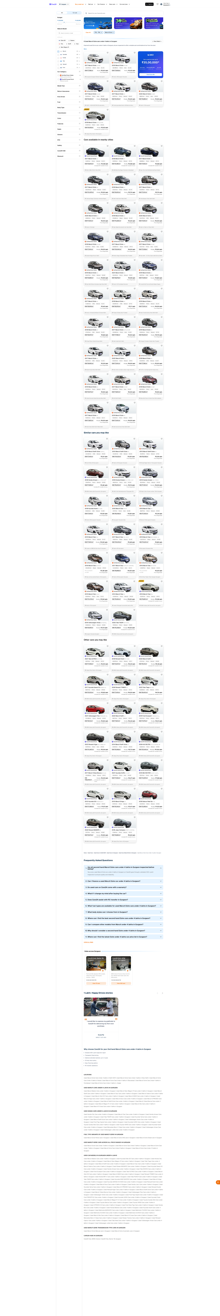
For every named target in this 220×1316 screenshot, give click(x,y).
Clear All (88, 32)
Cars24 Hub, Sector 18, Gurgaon (111, 1239)
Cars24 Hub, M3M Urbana (92, 1239)
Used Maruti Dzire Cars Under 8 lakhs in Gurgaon (115, 1148)
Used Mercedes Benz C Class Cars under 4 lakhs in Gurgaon (122, 1127)
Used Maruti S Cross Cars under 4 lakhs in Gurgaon (106, 1106)
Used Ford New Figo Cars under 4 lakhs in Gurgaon (138, 1205)
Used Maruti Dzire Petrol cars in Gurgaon (96, 1138)
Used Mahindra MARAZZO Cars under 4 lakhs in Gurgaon (113, 1210)
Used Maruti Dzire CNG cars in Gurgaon (122, 1138)
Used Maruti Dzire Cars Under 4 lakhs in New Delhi (132, 1078)
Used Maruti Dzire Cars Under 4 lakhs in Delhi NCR (100, 1078)
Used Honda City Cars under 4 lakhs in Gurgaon (99, 1114)
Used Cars (90, 853)
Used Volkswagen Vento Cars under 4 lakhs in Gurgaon (107, 1195)
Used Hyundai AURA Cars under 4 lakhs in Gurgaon (140, 1122)
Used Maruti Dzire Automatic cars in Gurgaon (125, 1231)
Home (85, 853)
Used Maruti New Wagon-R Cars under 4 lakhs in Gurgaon (134, 1091)
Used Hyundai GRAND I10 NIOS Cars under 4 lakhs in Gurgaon (123, 1182)
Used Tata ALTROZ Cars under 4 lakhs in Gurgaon (138, 1171)
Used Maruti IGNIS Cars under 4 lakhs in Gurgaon (140, 1096)
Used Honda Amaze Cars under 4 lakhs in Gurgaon (119, 1169)
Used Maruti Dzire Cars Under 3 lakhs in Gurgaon (99, 1146)
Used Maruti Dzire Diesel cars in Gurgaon (149, 1138)
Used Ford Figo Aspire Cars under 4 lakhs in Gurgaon (106, 1122)
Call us (150, 4)
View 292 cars (121, 983)
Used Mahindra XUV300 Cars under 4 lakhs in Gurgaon (107, 1213)
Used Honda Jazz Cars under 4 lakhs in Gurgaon (143, 1184)
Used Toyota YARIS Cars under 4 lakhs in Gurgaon (131, 1125)
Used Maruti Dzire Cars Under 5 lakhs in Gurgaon (131, 1146)
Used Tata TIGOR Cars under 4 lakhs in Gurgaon (115, 1117)
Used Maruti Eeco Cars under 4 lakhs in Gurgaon (127, 1099)
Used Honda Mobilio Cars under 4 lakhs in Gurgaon (122, 1208)
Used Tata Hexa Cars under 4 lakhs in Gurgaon (122, 1220)
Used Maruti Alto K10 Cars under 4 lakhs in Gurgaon (108, 1096)
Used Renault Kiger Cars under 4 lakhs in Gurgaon (119, 1189)
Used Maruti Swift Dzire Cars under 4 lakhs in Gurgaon (117, 1101)
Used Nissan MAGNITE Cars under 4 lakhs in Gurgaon (129, 1166)
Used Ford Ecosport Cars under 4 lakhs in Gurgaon (106, 1171)
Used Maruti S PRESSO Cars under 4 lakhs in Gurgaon (130, 1187)
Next (163, 23)
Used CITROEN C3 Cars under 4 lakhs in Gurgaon (105, 1205)
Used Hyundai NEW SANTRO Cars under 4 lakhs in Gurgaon (129, 1179)
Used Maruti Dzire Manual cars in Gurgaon (97, 1231)
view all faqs (88, 942)
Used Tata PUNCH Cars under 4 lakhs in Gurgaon (142, 1177)
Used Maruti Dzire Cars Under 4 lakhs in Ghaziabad (118, 1080)
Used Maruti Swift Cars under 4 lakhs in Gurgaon (110, 1164)
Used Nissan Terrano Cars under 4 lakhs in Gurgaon (135, 1218)
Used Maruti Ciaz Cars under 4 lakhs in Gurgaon (122, 1093)
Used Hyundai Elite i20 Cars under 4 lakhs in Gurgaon (133, 1159)
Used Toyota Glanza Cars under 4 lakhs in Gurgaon (112, 1202)
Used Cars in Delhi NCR (100, 853)
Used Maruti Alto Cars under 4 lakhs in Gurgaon (105, 1215)
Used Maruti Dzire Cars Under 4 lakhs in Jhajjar (106, 1083)
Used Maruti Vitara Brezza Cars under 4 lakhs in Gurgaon (109, 1192)
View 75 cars (96, 983)
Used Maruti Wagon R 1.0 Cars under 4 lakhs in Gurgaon (112, 1104)
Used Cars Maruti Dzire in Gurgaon (127, 853)
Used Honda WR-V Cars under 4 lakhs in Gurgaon (110, 1177)
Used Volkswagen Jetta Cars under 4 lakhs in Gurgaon (117, 1130)
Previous (83, 23)
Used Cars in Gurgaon (112, 853)
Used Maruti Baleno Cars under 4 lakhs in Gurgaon (99, 1091)
